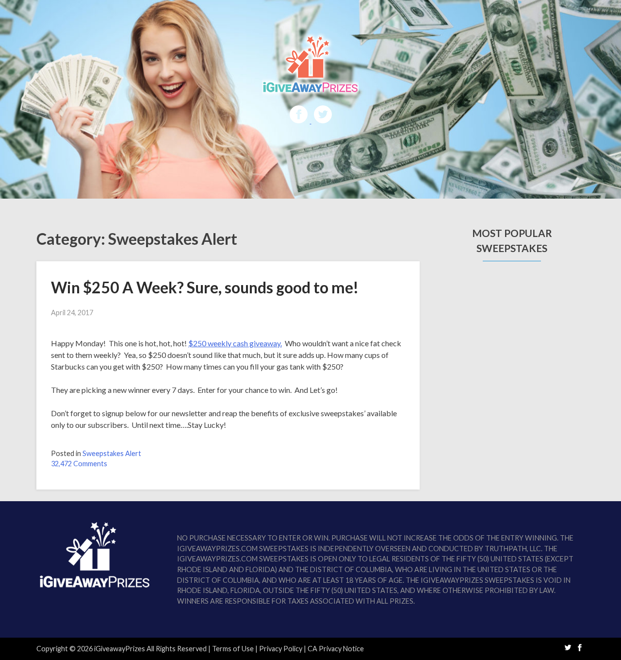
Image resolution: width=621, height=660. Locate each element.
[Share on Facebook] (299, 120)
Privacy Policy (280, 648)
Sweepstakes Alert (111, 453)
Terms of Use (233, 648)
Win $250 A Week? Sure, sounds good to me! (205, 287)
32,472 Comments (79, 463)
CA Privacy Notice (336, 648)
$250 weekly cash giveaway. (235, 343)
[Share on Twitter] (322, 120)
